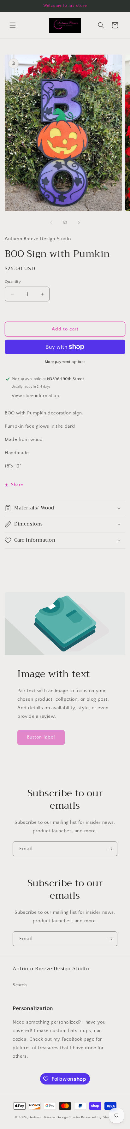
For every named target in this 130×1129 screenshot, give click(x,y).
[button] (13, 25)
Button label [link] (41, 737)
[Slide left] (51, 223)
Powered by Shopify (98, 1117)
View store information (35, 395)
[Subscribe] (110, 848)
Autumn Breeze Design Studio (55, 1117)
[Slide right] (79, 223)
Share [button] (17, 484)
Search (20, 985)
